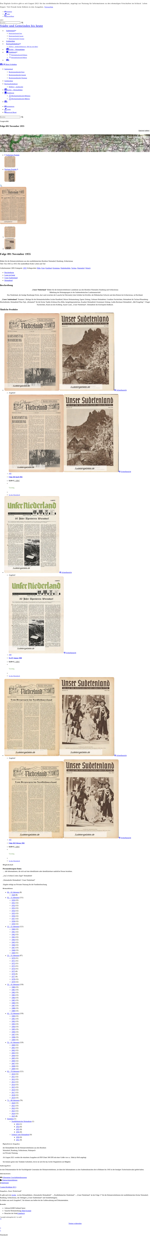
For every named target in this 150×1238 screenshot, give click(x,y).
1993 (13, 1024)
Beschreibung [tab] (9, 272)
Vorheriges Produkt (12, 155)
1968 (10, 655)
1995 (13, 1029)
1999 (13, 1040)
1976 (13, 974)
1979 (13, 982)
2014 (13, 1084)
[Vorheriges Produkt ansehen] (4, 155)
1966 (13, 945)
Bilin (39, 268)
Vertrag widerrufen (75, 1223)
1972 (13, 963)
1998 (13, 1037)
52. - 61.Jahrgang (13, 1042)
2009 (13, 1069)
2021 (13, 1106)
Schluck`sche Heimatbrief (20, 1135)
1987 (13, 1005)
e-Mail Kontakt (26, 1211)
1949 (13, 895)
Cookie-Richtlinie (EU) (8, 1187)
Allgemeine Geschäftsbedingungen (15, 1177)
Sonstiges (10, 1119)
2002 (13, 1050)
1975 (13, 971)
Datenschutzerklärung (9, 1180)
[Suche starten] (22, 117)
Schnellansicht (121, 390)
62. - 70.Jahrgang (13, 1071)
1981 (13, 990)
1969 (13, 953)
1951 (13, 903)
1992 (13, 1021)
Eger (43, 268)
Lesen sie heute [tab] (9, 275)
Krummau (56, 268)
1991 (13, 1019)
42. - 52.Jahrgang (13, 1013)
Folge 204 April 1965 (16, 477)
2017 (13, 1092)
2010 (13, 1074)
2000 (13, 1045)
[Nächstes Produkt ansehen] (17, 169)
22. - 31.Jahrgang (13, 955)
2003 (13, 1053)
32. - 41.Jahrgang (13, 984)
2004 (13, 1056)
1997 (13, 1034)
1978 (13, 979)
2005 (13, 1058)
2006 (13, 1061)
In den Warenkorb (14, 495)
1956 (13, 916)
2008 (13, 1066)
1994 (13, 1027)
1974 (13, 969)
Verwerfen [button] (48, 7)
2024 (13, 1113)
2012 (13, 1079)
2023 (13, 1111)
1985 (13, 1000)
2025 (13, 1116)
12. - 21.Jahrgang (13, 926)
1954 (13, 911)
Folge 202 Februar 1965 (17, 843)
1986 (13, 1003)
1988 (13, 1008)
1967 (13, 948)
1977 (13, 976)
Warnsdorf (80, 268)
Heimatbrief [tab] (8, 280)
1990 (13, 1016)
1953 (13, 908)
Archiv (13, 1195)
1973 (13, 966)
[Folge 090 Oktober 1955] (9, 167)
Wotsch (87, 268)
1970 (13, 958)
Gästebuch (21, 1213)
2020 (13, 1103)
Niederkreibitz (65, 268)
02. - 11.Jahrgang (13, 897)
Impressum (5, 1183)
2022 (13, 1108)
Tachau (73, 268)
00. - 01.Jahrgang (13, 892)
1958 (13, 921)
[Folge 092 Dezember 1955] (9, 181)
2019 (13, 1098)
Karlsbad (48, 268)
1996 (13, 1032)
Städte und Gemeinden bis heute (21, 25)
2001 (13, 1048)
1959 (13, 924)
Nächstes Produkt (10, 169)
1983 (13, 995)
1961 (13, 932)
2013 (13, 1082)
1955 (25, 268)
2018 (13, 1095)
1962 (13, 934)
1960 (13, 929)
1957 (13, 919)
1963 (13, 937)
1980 (13, 987)
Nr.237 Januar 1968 (15, 658)
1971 (13, 961)
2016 (13, 1090)
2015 (13, 1087)
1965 (10, 473)
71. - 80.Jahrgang (13, 1100)
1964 (13, 940)
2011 (13, 1077)
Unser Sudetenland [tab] (11, 278)
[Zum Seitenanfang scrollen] (1, 1219)
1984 (13, 998)
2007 (13, 1063)
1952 (13, 905)
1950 (13, 900)
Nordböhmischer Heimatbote (22, 1121)
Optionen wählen (144, 131)
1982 (13, 992)
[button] (1, 185)
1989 (13, 1011)
